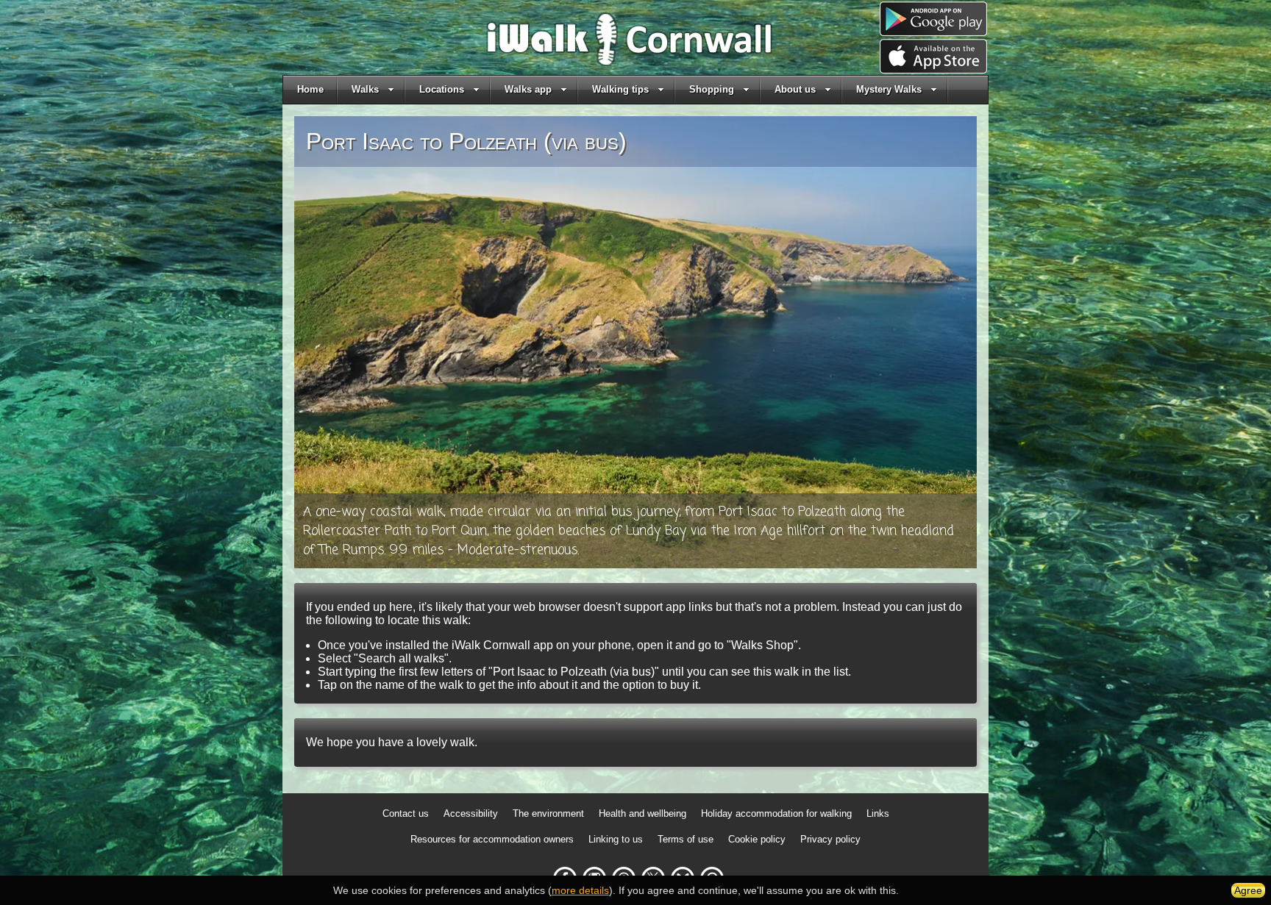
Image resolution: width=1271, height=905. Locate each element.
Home (310, 89)
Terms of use (685, 839)
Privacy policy (830, 839)
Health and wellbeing (642, 813)
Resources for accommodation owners (492, 839)
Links (877, 813)
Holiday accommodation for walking (776, 813)
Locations (441, 89)
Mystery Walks (889, 89)
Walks (365, 89)
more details (580, 890)
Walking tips (620, 89)
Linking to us (615, 839)
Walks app (528, 89)
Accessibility (471, 813)
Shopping (711, 89)
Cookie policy (757, 839)
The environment (548, 813)
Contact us (405, 813)
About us (795, 89)
